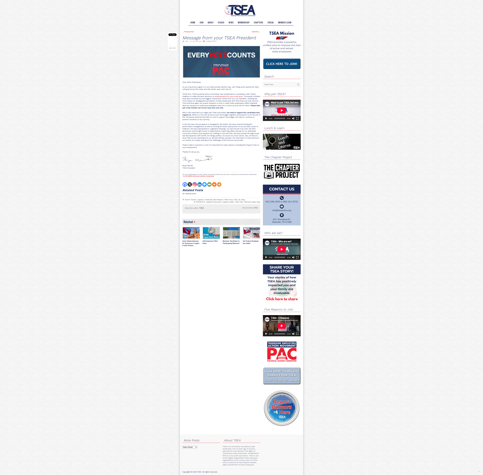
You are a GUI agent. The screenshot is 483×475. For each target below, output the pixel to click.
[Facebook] (185, 184)
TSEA (235, 199)
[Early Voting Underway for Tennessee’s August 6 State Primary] (191, 239)
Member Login (285, 22)
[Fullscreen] (297, 118)
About (211, 22)
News (231, 22)
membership (208, 199)
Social (271, 22)
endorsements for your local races (229, 96)
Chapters (258, 22)
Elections (194, 199)
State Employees (218, 199)
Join (201, 22)
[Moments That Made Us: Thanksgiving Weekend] (231, 239)
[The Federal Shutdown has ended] (251, 239)
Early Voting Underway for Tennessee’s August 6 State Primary (190, 243)
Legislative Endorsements (214, 202)
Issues (221, 22)
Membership (244, 22)
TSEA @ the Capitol (250, 202)
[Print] (214, 184)
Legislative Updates (228, 202)
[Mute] (293, 118)
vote (239, 199)
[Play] (266, 118)
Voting (243, 199)
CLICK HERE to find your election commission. (199, 176)
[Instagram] (194, 184)
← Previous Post (188, 32)
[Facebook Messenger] (204, 184)
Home (192, 22)
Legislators (200, 199)
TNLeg (231, 199)
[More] (219, 184)
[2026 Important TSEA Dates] (211, 239)
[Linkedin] (199, 184)
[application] (282, 110)
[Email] (209, 184)
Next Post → (256, 32)
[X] (190, 184)
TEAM (226, 199)
